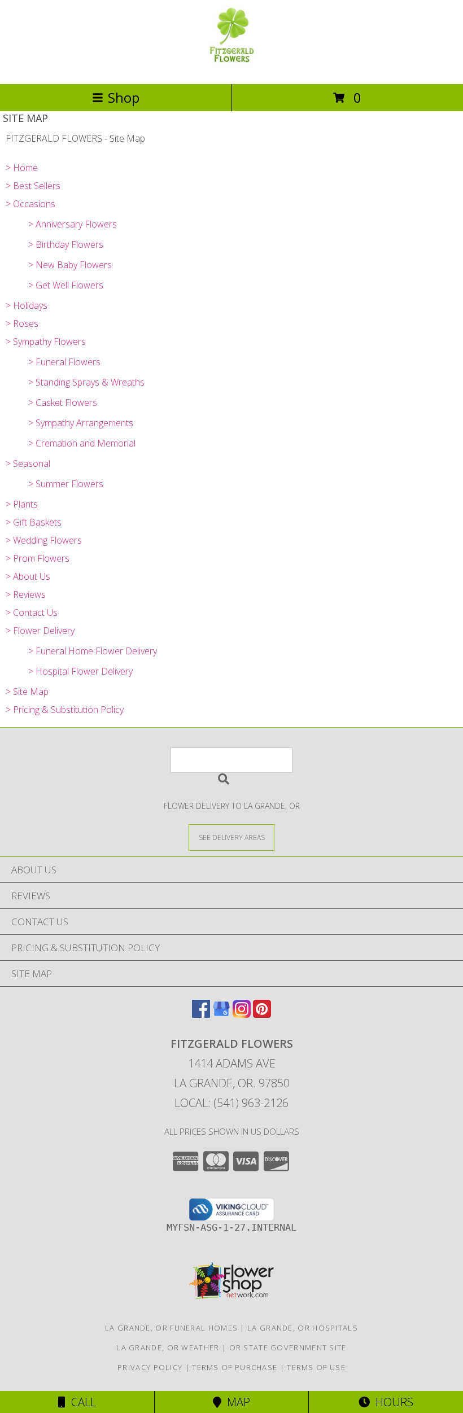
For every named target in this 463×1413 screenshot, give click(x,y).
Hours (391, 1402)
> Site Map (27, 691)
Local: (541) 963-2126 (231, 1102)
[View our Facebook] (201, 1014)
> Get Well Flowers (65, 285)
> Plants (22, 504)
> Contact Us (32, 612)
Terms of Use (316, 1367)
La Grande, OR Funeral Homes (171, 1328)
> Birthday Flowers (65, 244)
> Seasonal (28, 463)
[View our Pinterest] (262, 1014)
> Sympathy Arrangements (80, 423)
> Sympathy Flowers (46, 341)
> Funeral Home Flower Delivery (92, 651)
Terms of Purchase (234, 1367)
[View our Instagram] (242, 1014)
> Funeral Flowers (64, 362)
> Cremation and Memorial (82, 443)
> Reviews (26, 594)
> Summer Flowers (65, 484)
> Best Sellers (33, 186)
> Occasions (30, 204)
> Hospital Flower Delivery (80, 671)
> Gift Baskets (34, 522)
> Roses (22, 323)
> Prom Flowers (37, 558)
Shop (123, 97)
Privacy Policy (149, 1367)
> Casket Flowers (62, 402)
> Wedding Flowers (44, 540)
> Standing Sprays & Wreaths (86, 382)
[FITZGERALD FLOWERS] (231, 67)
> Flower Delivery (40, 630)
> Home (22, 167)
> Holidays (26, 305)
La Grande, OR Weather (167, 1347)
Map (235, 1402)
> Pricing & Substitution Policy (65, 709)
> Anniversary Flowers (72, 224)
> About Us (28, 576)
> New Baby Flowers (70, 265)
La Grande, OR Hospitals (302, 1328)
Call (80, 1402)
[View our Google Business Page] (221, 1014)
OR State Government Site (288, 1347)
